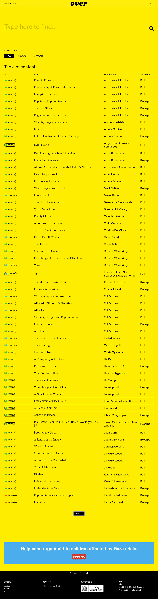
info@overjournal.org (51, 586)
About (7, 3)
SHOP (151, 3)
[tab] (9, 56)
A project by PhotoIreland (130, 590)
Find (15, 3)
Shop (6, 589)
